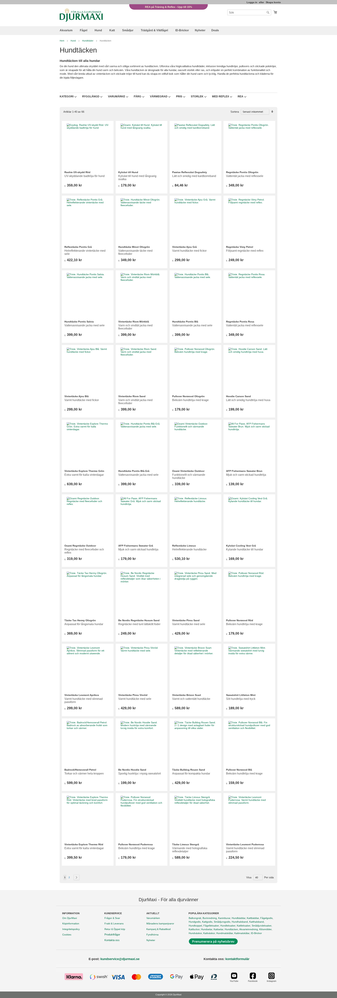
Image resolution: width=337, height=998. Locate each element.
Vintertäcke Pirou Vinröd (132, 695)
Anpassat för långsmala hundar (83, 624)
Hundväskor (195, 933)
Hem (62, 41)
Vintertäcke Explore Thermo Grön (84, 471)
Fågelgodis (266, 918)
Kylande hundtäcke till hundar (244, 549)
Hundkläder (88, 41)
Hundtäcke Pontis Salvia (79, 321)
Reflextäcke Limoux (184, 545)
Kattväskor (209, 933)
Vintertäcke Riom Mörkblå (133, 321)
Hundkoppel (195, 925)
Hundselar (206, 929)
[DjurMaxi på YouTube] (234, 978)
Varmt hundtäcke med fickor (189, 250)
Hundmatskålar (224, 933)
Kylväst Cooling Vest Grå (241, 545)
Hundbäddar (238, 918)
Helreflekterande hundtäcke (189, 549)
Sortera (234, 111)
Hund (73, 41)
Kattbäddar (253, 918)
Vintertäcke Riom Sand (132, 396)
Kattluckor (194, 929)
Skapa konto (273, 2)
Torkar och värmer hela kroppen (84, 773)
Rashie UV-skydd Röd (77, 172)
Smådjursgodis (222, 921)
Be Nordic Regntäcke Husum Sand (139, 620)
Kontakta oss (112, 940)
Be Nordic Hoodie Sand (132, 769)
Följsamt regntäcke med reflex (244, 250)
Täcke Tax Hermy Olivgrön (80, 620)
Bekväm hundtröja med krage (190, 400)
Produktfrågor (112, 934)
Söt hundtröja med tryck (240, 698)
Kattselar (218, 929)
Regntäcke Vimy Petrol (239, 247)
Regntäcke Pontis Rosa (240, 321)
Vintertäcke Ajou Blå (76, 396)
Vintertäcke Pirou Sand (186, 620)
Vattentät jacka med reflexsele (244, 176)
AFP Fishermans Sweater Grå (135, 545)
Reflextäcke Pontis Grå (78, 247)
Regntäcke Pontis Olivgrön (242, 172)
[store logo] (81, 15)
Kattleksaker (243, 925)
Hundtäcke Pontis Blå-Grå (133, 471)
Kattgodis (207, 921)
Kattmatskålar (241, 933)
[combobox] (249, 12)
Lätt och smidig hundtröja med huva (248, 400)
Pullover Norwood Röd (239, 620)
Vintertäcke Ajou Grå (184, 247)
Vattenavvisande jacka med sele (84, 325)
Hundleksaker (227, 925)
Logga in (252, 2)
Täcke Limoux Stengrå (185, 844)
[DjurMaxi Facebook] (252, 978)
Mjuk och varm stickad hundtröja (246, 474)
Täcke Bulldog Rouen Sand (188, 769)
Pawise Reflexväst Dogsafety (189, 172)
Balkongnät (195, 918)
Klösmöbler (265, 929)
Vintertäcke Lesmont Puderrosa (245, 844)
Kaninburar (224, 918)
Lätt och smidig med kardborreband (194, 176)
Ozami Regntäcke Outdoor (80, 545)
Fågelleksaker (211, 925)
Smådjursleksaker (261, 925)
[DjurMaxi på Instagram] (271, 978)
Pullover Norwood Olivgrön (188, 396)
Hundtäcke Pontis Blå (185, 321)
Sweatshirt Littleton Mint (241, 695)
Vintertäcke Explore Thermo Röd (83, 844)
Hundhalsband (240, 921)
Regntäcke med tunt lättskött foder (139, 624)
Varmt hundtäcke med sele (188, 624)
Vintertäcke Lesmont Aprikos (81, 695)
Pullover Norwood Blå (239, 769)
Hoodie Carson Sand (238, 396)
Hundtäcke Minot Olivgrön (134, 247)
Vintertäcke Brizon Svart (186, 695)
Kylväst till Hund (128, 172)
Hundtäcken (231, 929)
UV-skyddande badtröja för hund (84, 176)
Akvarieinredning (248, 929)
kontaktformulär (237, 959)
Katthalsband (256, 921)
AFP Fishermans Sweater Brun (244, 471)
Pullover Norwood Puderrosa (135, 844)
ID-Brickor (256, 933)
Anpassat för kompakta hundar (191, 773)
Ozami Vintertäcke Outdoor (188, 471)
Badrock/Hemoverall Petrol (80, 769)
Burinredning (210, 918)
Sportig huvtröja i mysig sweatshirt (139, 773)
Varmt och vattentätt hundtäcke (191, 698)
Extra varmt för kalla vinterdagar (84, 474)
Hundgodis (195, 921)
